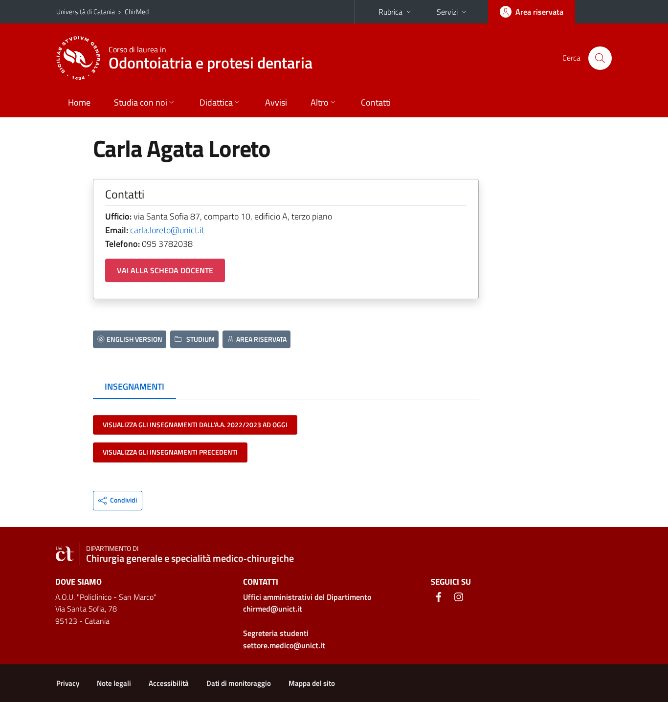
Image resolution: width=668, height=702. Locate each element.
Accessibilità (169, 683)
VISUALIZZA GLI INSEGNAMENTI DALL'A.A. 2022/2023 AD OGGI (195, 424)
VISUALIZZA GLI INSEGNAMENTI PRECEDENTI (170, 452)
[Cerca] (600, 58)
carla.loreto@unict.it (167, 230)
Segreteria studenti (276, 633)
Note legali (114, 683)
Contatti (376, 102)
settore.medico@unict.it (284, 645)
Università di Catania (85, 11)
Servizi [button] (447, 12)
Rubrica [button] (390, 12)
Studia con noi (140, 102)
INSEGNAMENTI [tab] (134, 386)
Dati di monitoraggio (238, 683)
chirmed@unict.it (272, 608)
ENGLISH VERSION (134, 339)
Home (79, 102)
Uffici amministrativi (307, 597)
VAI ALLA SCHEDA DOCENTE (165, 270)
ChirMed (137, 11)
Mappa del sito (312, 683)
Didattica (216, 102)
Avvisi (276, 102)
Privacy (67, 683)
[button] (117, 500)
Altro (320, 102)
